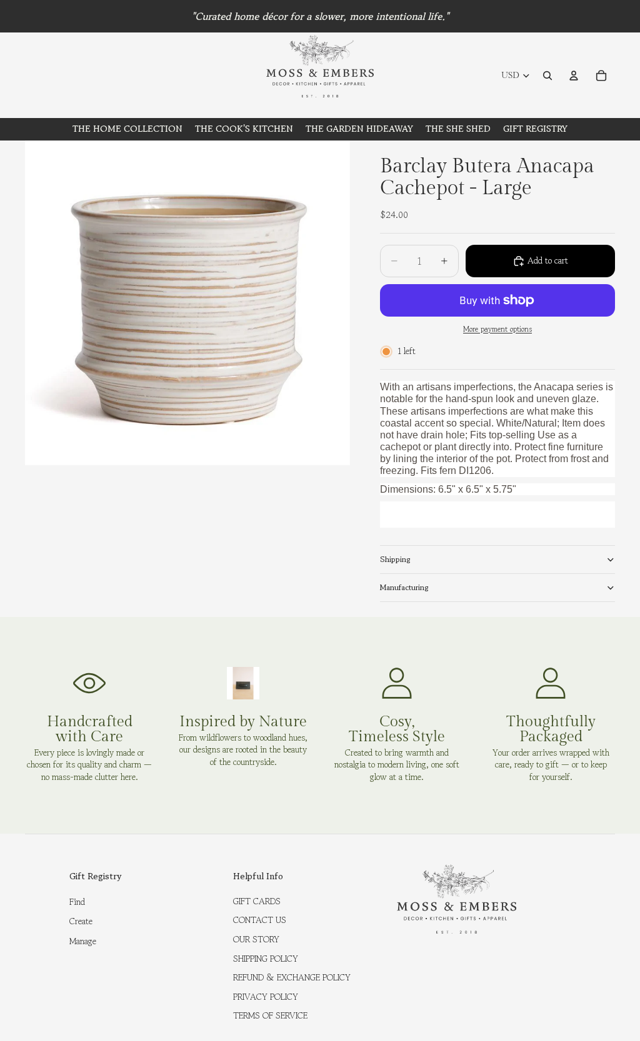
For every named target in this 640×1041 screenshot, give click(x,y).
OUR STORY (256, 939)
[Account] (574, 75)
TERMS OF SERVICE (270, 1015)
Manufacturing (404, 587)
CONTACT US (259, 920)
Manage (82, 941)
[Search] (547, 75)
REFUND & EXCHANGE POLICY (292, 977)
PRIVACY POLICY (265, 996)
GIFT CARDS (257, 901)
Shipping (395, 559)
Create (80, 921)
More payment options (497, 329)
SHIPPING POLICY (265, 958)
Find (77, 901)
